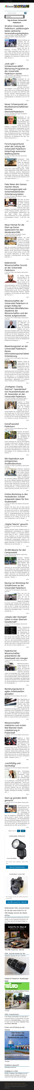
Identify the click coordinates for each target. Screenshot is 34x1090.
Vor (18, 830)
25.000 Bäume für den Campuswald (15, 551)
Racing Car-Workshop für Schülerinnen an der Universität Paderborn (17, 585)
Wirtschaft (7, 235)
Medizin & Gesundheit (9, 429)
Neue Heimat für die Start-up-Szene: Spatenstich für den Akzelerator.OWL (14, 228)
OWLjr (12, 35)
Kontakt (23, 1083)
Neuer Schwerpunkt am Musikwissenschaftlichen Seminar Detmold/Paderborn (16, 108)
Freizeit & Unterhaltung (19, 35)
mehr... (27, 60)
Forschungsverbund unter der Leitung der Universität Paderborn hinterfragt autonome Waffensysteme (15, 148)
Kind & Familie (23, 75)
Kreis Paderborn (11, 36)
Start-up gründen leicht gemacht (16, 799)
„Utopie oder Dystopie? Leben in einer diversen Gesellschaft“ (16, 619)
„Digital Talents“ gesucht (16, 524)
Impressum (7, 1083)
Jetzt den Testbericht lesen (17, 867)
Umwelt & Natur (24, 554)
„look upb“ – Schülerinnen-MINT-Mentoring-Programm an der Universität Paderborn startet (17, 68)
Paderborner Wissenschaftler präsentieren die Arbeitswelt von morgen (16, 654)
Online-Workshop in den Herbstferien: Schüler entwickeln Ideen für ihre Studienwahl (17, 498)
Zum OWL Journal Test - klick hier (17, 902)
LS (13, 317)
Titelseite (16, 36)
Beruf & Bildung (17, 75)
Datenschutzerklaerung (15, 1083)
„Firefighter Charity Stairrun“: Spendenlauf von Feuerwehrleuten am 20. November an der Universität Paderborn (17, 391)
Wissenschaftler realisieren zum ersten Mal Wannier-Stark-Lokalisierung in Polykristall (15, 727)
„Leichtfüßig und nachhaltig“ (12, 764)
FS (12, 526)
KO (13, 358)
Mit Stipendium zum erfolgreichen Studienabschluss (14, 461)
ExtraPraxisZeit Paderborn (12, 425)
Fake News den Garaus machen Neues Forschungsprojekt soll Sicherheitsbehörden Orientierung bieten (16, 189)
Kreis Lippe (18, 113)
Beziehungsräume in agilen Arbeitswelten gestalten (14, 691)
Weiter (23, 830)
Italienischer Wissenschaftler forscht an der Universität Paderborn (16, 266)
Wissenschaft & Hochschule (15, 77)
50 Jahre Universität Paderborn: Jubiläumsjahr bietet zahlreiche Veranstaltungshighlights (17, 30)
